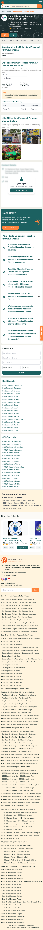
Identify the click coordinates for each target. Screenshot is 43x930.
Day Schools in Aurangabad (27, 614)
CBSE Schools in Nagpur (11, 461)
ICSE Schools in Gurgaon (10, 836)
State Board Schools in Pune (33, 881)
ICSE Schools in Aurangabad (11, 824)
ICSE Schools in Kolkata (27, 809)
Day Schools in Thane (9, 617)
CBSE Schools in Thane (11, 464)
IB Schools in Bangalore (8, 845)
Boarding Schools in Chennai (11, 641)
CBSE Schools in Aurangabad (13, 467)
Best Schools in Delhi (10, 430)
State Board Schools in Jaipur (11, 893)
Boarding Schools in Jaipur (30, 653)
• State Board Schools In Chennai (12, 506)
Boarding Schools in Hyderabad (12, 644)
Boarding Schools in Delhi (10, 665)
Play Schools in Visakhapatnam (12, 715)
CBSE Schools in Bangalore (12, 450)
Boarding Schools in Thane (33, 659)
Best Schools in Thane (10, 410)
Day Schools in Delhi (23, 620)
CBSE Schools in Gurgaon (11, 481)
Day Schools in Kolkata (26, 599)
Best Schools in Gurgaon (11, 393)
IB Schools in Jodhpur (23, 854)
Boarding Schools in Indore (10, 650)
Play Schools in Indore (9, 701)
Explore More (22, 548)
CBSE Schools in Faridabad (11, 802)
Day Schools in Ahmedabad (11, 626)
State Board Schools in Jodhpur (12, 896)
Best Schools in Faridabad (10, 763)
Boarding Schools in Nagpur (30, 650)
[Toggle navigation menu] (40, 2)
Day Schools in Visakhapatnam (12, 623)
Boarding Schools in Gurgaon (11, 676)
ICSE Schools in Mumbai (29, 812)
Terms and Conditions (16, 925)
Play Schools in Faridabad (10, 724)
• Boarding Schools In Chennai (11, 508)
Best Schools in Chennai (11, 391)
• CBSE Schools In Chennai (25, 500)
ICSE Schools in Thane (29, 824)
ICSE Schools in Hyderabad (11, 812)
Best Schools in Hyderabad (12, 385)
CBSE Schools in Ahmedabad (11, 796)
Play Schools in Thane (9, 710)
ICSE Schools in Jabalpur (27, 818)
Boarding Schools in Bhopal (11, 662)
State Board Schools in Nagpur (12, 887)
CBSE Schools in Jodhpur (11, 470)
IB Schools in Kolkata (24, 845)
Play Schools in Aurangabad (28, 707)
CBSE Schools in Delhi (10, 487)
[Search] (39, 6)
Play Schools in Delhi (24, 713)
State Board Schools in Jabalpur (12, 890)
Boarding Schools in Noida (29, 662)
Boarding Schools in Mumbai (11, 647)
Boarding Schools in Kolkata (31, 638)
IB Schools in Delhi (22, 857)
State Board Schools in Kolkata (12, 873)
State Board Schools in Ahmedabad (13, 911)
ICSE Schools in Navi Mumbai (29, 836)
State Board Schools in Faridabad (12, 919)
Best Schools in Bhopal (10, 413)
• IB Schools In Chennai (27, 503)
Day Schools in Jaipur (26, 611)
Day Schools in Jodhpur (9, 614)
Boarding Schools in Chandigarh (12, 674)
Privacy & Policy (29, 925)
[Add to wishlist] (21, 35)
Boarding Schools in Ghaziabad (12, 685)
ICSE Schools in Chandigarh (31, 833)
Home (3, 11)
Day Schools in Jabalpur (9, 611)
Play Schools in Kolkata (26, 692)
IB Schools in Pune (23, 851)
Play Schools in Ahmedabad (11, 718)
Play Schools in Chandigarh (30, 718)
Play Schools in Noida (9, 713)
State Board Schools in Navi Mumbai (13, 917)
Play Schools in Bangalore (9, 692)
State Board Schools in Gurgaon (12, 914)
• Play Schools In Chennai (32, 506)
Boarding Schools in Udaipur (11, 671)
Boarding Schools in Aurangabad (12, 659)
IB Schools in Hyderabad (25, 848)
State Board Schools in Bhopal (11, 902)
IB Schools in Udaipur (29, 860)
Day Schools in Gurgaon (10, 629)
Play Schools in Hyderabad (27, 695)
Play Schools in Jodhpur (9, 707)
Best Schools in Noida (10, 427)
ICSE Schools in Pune (9, 815)
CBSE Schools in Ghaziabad (30, 802)
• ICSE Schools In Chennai (10, 503)
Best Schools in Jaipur (10, 405)
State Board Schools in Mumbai (12, 881)
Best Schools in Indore (10, 408)
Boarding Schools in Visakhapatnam (13, 668)
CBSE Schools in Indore (11, 472)
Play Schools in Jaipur (26, 704)
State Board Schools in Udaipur (12, 908)
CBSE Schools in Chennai (11, 444)
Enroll (35, 590)
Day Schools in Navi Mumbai (28, 629)
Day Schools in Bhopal (25, 617)
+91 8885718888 (10, 575)
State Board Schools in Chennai (12, 875)
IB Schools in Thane (8, 857)
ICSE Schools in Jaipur (9, 821)
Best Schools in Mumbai (11, 402)
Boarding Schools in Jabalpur (11, 653)
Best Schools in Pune (10, 396)
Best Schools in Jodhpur (11, 422)
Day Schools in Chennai (9, 602)
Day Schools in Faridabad (10, 632)
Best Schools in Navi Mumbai (29, 760)
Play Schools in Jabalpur (10, 704)
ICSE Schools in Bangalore (9, 809)
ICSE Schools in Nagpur (9, 818)
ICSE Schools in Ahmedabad (11, 833)
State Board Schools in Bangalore (11, 870)
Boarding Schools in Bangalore (11, 638)
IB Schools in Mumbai (9, 851)
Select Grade (6, 75)
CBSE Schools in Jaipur (11, 458)
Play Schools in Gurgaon (10, 721)
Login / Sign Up (21, 190)
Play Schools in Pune (25, 698)
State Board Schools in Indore (11, 884)
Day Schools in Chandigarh (29, 626)
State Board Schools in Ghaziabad (13, 922)
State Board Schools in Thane (11, 899)
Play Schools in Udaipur (31, 715)
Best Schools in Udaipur (31, 755)
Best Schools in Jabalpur (11, 425)
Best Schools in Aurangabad (12, 419)
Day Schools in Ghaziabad (28, 632)
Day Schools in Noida (9, 620)
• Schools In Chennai (8, 500)
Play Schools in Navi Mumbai (28, 721)
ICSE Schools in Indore (25, 815)
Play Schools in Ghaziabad (28, 724)
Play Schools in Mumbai (9, 698)
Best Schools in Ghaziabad (28, 763)
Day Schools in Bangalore (9, 599)
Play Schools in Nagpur (25, 701)
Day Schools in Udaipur (30, 623)
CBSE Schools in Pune (10, 453)
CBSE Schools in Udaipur (33, 794)
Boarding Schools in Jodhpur (11, 656)
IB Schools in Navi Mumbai (26, 863)
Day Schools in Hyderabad (27, 602)
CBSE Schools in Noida (11, 484)
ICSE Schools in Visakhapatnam (12, 830)
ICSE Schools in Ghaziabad (11, 838)
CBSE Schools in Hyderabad (12, 447)
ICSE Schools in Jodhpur (26, 821)
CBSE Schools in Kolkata (11, 441)
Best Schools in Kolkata (10, 399)
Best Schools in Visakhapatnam (12, 755)
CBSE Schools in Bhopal (11, 478)
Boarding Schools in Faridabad (12, 682)
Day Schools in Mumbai (9, 605)
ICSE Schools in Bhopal (9, 827)
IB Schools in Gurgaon (9, 863)
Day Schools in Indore (9, 608)
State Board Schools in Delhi (32, 902)
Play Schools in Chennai (9, 695)
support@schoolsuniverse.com (15, 572)
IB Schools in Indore (8, 854)
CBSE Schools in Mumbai (11, 455)
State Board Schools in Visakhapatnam (14, 905)
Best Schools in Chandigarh (30, 757)
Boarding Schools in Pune (30, 647)
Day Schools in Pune (25, 605)
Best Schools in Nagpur (10, 416)
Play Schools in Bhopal (25, 710)
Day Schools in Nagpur (25, 608)
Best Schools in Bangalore (11, 388)
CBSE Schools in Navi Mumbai (30, 799)
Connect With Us (10, 228)
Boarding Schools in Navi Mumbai (12, 679)
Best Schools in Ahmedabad (11, 757)
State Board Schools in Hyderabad (13, 878)
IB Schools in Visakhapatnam (11, 860)
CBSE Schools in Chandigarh (31, 796)
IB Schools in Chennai (9, 848)
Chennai (9, 11)
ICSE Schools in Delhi (25, 827)
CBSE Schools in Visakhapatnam (12, 794)
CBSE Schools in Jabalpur (11, 475)
